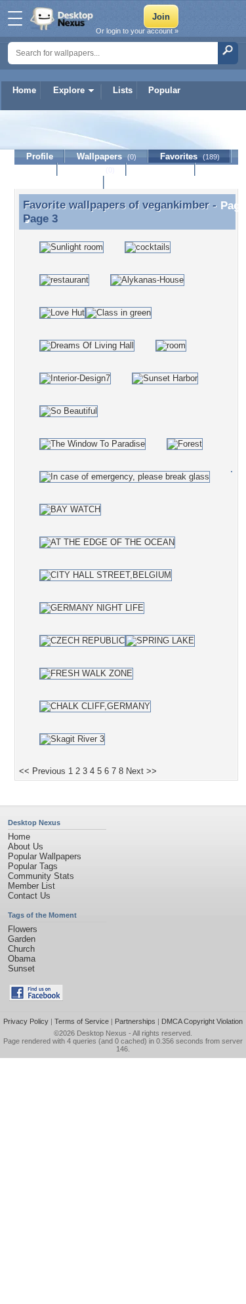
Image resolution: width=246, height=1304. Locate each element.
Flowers (22, 929)
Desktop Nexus (102, 1033)
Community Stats (41, 876)
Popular (164, 90)
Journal (92, 169)
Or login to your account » (137, 31)
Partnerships (135, 1021)
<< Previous (42, 771)
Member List (31, 886)
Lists (123, 90)
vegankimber (175, 204)
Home (24, 90)
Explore (69, 90)
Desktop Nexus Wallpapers (63, 18)
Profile (39, 156)
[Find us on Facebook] (36, 998)
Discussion (161, 169)
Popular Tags (33, 866)
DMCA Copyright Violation (202, 1021)
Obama (21, 959)
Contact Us (29, 896)
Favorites (190, 156)
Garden (21, 939)
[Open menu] (15, 18)
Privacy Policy (26, 1021)
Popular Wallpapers (44, 856)
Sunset (21, 968)
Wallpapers (106, 156)
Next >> (141, 771)
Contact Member (59, 183)
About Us (25, 846)
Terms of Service (81, 1021)
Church (21, 949)
